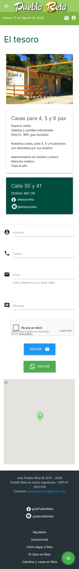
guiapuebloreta (43, 516)
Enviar (40, 349)
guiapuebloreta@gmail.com (47, 491)
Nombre (18, 232)
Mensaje (18, 305)
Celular (17, 253)
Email (16, 275)
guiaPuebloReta (40, 509)
